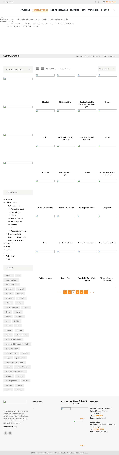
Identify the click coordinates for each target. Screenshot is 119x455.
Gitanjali (45, 102)
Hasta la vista (45, 172)
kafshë (16, 321)
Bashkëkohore (16, 212)
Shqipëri (9, 259)
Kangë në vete (66, 278)
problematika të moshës (14, 362)
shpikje (20, 376)
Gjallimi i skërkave (66, 102)
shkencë (9, 376)
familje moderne (12, 307)
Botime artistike (96, 56)
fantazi (25, 307)
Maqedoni (9, 250)
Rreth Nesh (93, 10)
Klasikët (14, 225)
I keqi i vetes (107, 208)
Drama (13, 215)
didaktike (9, 298)
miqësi (25, 353)
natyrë (8, 358)
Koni (18, 326)
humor (8, 316)
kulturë (19, 330)
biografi (21, 289)
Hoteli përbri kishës (86, 208)
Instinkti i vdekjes (66, 243)
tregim (25, 381)
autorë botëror (11, 280)
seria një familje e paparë (15, 371)
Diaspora (9, 243)
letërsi (8, 335)
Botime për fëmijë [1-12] (17, 237)
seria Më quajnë (22, 367)
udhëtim (9, 385)
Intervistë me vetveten (86, 243)
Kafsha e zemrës (45, 278)
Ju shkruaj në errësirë (107, 243)
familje (19, 303)
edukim (8, 303)
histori (18, 312)
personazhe (20, 358)
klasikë (8, 326)
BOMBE (9, 199)
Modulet (9, 253)
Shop (87, 56)
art (18, 275)
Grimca (107, 102)
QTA (83, 10)
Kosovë (8, 247)
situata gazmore (12, 381)
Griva (45, 137)
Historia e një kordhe (66, 208)
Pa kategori (10, 256)
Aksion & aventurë (17, 209)
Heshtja (87, 172)
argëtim (8, 275)
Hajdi (107, 137)
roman (8, 367)
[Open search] (114, 10)
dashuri (8, 294)
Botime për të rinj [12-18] (17, 240)
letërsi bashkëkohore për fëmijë (17, 344)
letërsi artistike (21, 335)
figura (8, 312)
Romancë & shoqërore (19, 231)
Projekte (74, 10)
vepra (20, 385)
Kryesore (25, 10)
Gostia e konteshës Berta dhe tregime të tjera (87, 104)
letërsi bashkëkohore (13, 339)
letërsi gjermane (12, 349)
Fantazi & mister (17, 218)
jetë (7, 321)
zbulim (8, 390)
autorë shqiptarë (12, 284)
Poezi (13, 228)
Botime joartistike (14, 234)
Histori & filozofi (16, 221)
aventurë (9, 289)
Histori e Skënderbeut (45, 208)
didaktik (20, 294)
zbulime (19, 390)
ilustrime (19, 316)
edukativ (21, 298)
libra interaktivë (11, 353)
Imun (45, 243)
